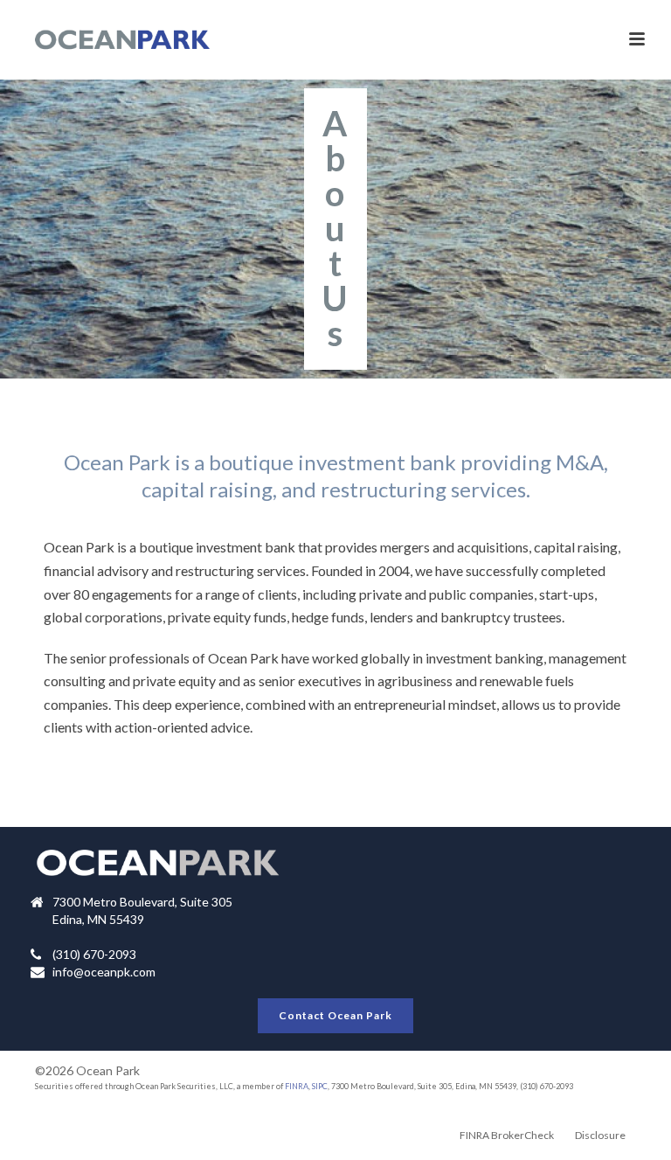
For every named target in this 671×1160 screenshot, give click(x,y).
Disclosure (600, 1135)
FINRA (296, 1086)
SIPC (320, 1086)
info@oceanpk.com (104, 971)
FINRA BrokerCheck (507, 1135)
